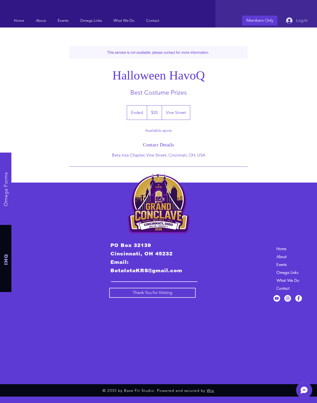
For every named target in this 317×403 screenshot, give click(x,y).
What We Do (287, 280)
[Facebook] (298, 298)
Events (281, 264)
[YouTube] (276, 298)
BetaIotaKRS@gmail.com (146, 270)
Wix (210, 390)
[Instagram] (287, 298)
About (281, 256)
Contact (283, 288)
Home (281, 248)
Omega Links (287, 272)
